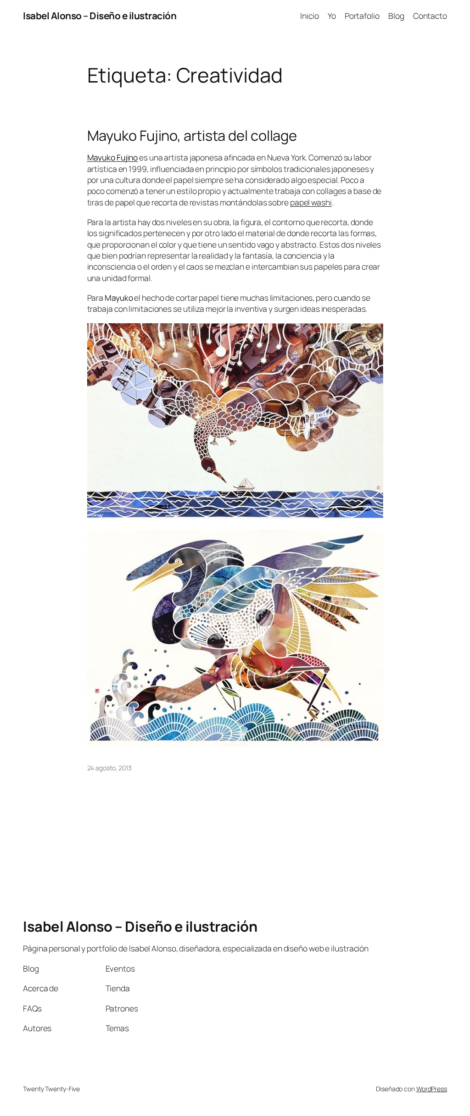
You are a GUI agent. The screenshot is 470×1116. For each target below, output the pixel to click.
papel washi (311, 202)
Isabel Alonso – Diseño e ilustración (99, 15)
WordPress (431, 1088)
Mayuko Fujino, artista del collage (192, 135)
